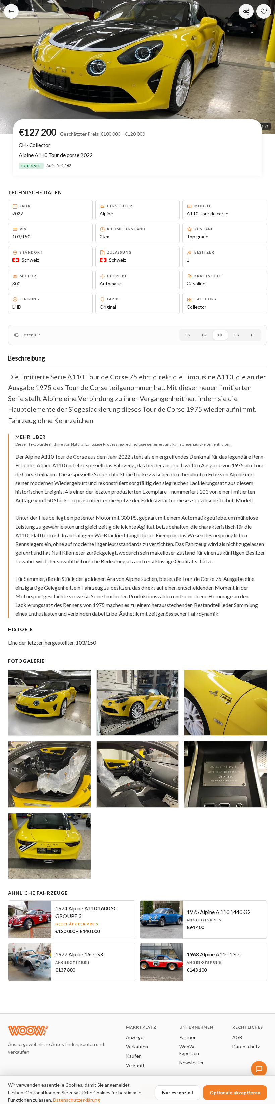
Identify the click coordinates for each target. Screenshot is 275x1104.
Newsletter (191, 1062)
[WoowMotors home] (61, 1031)
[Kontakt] (259, 1069)
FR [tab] (204, 334)
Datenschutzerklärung (76, 1100)
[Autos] (11, 11)
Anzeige (134, 1037)
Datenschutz (246, 1046)
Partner (187, 1037)
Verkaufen (137, 1046)
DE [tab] (220, 334)
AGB (237, 1037)
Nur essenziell (177, 1092)
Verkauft (135, 1065)
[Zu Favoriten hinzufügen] (263, 11)
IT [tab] (252, 334)
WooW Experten (189, 1050)
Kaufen (134, 1056)
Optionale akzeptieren (235, 1092)
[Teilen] (246, 11)
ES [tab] (236, 334)
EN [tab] (188, 334)
